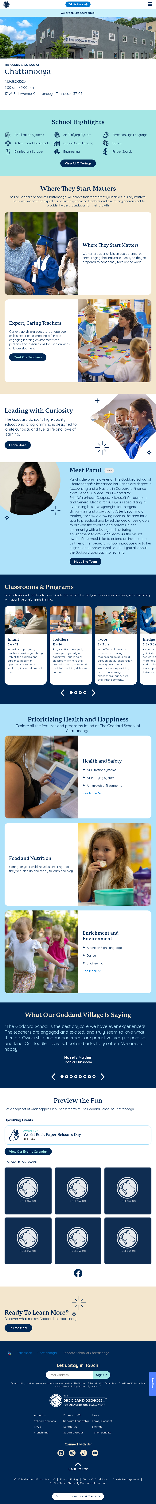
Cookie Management (126, 1479)
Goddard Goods (73, 1432)
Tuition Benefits (101, 1432)
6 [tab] (84, 1076)
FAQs (37, 1426)
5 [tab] (80, 1076)
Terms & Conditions (95, 1479)
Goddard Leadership (76, 1421)
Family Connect (102, 1421)
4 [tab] (84, 692)
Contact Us (70, 1426)
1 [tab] (71, 692)
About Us (40, 1415)
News (95, 1415)
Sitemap (97, 1426)
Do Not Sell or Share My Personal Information (78, 1483)
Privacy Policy (69, 1479)
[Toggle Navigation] (149, 4)
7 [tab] (89, 1076)
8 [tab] (94, 1076)
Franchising (41, 1432)
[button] (78, 1135)
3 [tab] (80, 692)
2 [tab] (75, 692)
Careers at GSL (72, 1415)
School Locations (45, 1421)
